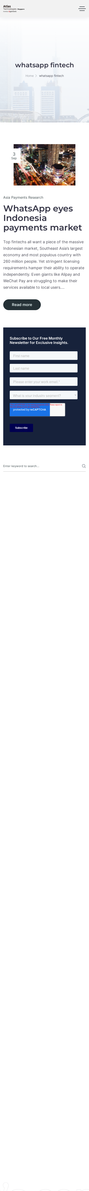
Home (29, 75)
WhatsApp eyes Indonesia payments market (42, 218)
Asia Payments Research (23, 197)
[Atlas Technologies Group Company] (13, 8)
